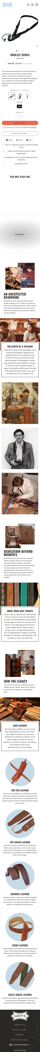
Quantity (20, 112)
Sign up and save (19, 1040)
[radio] (11, 96)
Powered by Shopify (20, 1050)
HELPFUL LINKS (19, 1030)
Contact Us (19, 1025)
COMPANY (19, 1035)
